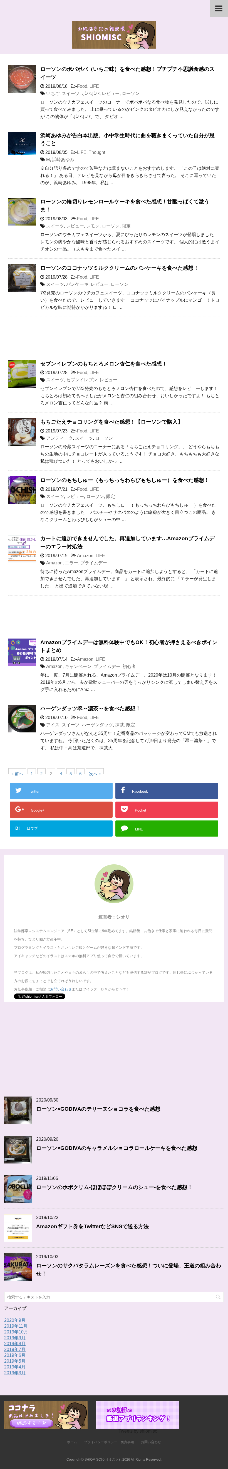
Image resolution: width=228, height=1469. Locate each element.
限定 (126, 226)
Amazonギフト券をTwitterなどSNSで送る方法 (92, 1226)
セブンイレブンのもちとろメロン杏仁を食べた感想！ (103, 364)
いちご (53, 93)
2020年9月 (15, 1320)
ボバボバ (91, 93)
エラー (71, 562)
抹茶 (119, 724)
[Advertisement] (114, 341)
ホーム (72, 1442)
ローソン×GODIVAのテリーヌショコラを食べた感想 (98, 1109)
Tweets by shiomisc (137, 1431)
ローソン (131, 93)
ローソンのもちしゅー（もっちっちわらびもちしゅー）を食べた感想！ (124, 480)
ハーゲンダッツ (97, 724)
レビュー (111, 93)
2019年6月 (15, 1355)
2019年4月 (15, 1367)
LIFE (94, 86)
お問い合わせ (61, 989)
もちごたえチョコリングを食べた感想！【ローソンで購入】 (111, 422)
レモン (93, 226)
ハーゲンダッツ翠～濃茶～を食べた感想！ (90, 708)
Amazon (85, 555)
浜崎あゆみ (63, 159)
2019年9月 (15, 1337)
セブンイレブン (81, 379)
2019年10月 (16, 1332)
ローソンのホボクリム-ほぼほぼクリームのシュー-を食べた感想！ (114, 1187)
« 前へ (17, 772)
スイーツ (71, 93)
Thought (97, 152)
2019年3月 (15, 1372)
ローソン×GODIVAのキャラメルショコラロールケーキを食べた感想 (116, 1148)
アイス (53, 724)
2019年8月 (15, 1343)
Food (82, 86)
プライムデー (93, 562)
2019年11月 (16, 1326)
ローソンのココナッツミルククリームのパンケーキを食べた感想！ (119, 268)
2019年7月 (15, 1349)
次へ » (95, 772)
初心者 (129, 666)
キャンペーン (78, 666)
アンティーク (59, 438)
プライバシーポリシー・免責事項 (109, 1442)
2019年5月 (15, 1361)
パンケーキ (77, 284)
